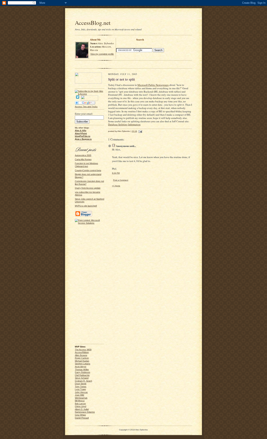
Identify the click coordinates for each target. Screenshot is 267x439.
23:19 (134, 131)
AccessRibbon (82, 352)
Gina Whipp (80, 415)
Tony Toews (80, 386)
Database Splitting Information (124, 124)
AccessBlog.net (92, 22)
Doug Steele (80, 383)
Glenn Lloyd (80, 406)
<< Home (116, 186)
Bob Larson (80, 403)
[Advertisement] (133, 14)
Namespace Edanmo (85, 412)
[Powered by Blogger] (83, 216)
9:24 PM (116, 173)
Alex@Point (81, 133)
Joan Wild (79, 395)
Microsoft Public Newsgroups (153, 85)
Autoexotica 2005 (83, 155)
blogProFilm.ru (82, 136)
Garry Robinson (82, 372)
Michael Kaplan (82, 361)
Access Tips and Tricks (86, 106)
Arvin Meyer (80, 366)
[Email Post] (140, 131)
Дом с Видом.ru (83, 139)
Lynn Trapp (80, 389)
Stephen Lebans (82, 364)
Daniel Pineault (82, 418)
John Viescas (81, 392)
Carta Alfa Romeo (83, 159)
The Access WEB (83, 349)
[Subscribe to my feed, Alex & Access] (89, 91)
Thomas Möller (82, 369)
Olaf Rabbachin (82, 375)
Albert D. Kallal (82, 409)
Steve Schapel (82, 378)
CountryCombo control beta (88, 170)
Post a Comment (120, 180)
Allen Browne (81, 355)
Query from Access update (87, 188)
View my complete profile (102, 54)
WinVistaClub (81, 398)
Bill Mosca (79, 400)
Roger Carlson (82, 358)
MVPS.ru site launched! (86, 206)
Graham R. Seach (83, 381)
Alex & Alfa (80, 130)
